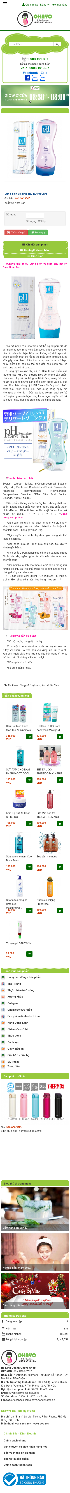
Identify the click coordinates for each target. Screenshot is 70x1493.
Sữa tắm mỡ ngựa (47, 856)
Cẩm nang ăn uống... (15, 1227)
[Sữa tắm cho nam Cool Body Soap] (19, 843)
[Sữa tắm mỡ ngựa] (50, 843)
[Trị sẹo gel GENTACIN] (19, 929)
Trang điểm (14, 1066)
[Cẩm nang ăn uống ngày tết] (35, 1208)
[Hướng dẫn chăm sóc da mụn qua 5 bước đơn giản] (35, 1252)
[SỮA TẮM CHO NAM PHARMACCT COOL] (19, 756)
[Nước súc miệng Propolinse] (50, 886)
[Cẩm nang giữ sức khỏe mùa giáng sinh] (35, 1290)
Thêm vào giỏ (17, 232)
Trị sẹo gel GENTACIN (18, 943)
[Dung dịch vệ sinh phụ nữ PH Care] (35, 147)
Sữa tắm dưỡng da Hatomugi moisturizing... (16, 904)
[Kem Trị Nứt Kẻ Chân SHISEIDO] (19, 799)
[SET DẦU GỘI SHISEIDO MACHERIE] (50, 756)
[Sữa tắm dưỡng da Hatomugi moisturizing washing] (19, 886)
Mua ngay (39, 232)
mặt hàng (60, 4)
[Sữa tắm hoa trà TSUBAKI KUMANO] (50, 799)
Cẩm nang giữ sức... (15, 1305)
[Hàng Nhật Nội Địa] (35, 18)
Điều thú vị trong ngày (17, 1183)
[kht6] (35, 95)
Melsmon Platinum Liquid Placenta (49, 1152)
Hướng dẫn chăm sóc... (17, 1267)
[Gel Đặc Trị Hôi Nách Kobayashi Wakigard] (50, 712)
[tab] (35, 244)
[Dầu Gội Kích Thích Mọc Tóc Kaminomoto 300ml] (19, 712)
